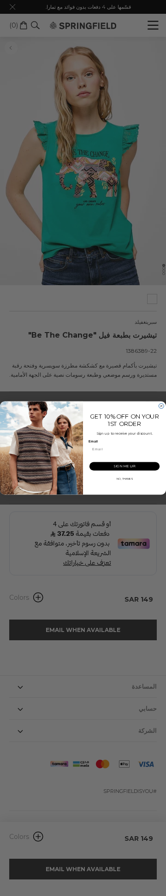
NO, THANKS (125, 479)
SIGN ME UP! (124, 466)
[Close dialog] (161, 405)
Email (93, 441)
